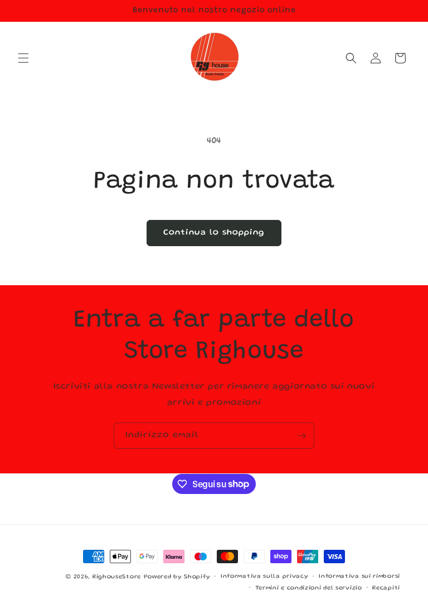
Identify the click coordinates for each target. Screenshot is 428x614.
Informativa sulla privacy (265, 576)
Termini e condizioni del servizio (308, 588)
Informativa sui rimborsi (359, 576)
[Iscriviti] (301, 436)
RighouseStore (117, 577)
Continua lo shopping (214, 233)
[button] (23, 58)
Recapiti (386, 588)
